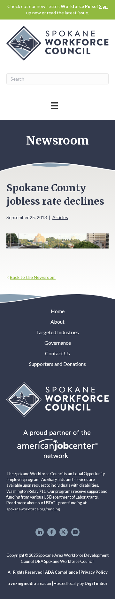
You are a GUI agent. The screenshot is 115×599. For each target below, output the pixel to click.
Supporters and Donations (57, 364)
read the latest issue (67, 12)
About (57, 322)
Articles (60, 217)
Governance (57, 343)
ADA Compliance (61, 572)
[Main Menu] (54, 105)
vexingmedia (23, 583)
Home (58, 311)
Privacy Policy (94, 572)
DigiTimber (96, 583)
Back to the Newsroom (33, 277)
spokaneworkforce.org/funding (33, 509)
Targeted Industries (57, 332)
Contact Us (57, 353)
